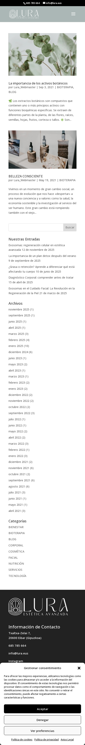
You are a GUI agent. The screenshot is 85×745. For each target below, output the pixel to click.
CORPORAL (15, 545)
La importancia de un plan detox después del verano (42, 256)
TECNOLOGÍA (17, 576)
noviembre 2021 (18, 468)
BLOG (12, 92)
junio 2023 (15, 358)
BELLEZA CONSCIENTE (25, 176)
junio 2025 (15, 321)
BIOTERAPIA (65, 87)
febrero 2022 (16, 450)
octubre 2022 (17, 407)
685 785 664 (17, 645)
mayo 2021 (15, 505)
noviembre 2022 (18, 401)
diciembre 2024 (18, 352)
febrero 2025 (16, 340)
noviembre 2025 (18, 309)
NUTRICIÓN (16, 563)
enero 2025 (15, 346)
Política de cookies (21, 739)
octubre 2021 (17, 474)
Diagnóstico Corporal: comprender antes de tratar (41, 277)
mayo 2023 (15, 364)
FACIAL (13, 557)
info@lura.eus (18, 653)
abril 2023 (14, 370)
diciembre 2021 (18, 462)
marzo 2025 (16, 334)
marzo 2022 (16, 443)
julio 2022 (14, 419)
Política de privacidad (46, 739)
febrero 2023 (16, 382)
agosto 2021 (16, 486)
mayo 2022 (15, 431)
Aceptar (42, 709)
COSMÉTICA (16, 551)
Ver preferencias (42, 731)
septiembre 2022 (19, 413)
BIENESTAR (16, 527)
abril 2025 (14, 327)
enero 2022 (15, 456)
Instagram (15, 661)
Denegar (43, 720)
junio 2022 (15, 425)
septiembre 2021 (19, 480)
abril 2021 (14, 511)
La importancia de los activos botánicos (38, 83)
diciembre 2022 (18, 395)
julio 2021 (14, 492)
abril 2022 (14, 437)
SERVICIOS (15, 570)
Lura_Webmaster (25, 87)
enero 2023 (15, 389)
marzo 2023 (16, 376)
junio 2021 (15, 498)
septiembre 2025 (19, 315)
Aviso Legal (67, 739)
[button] (79, 668)
